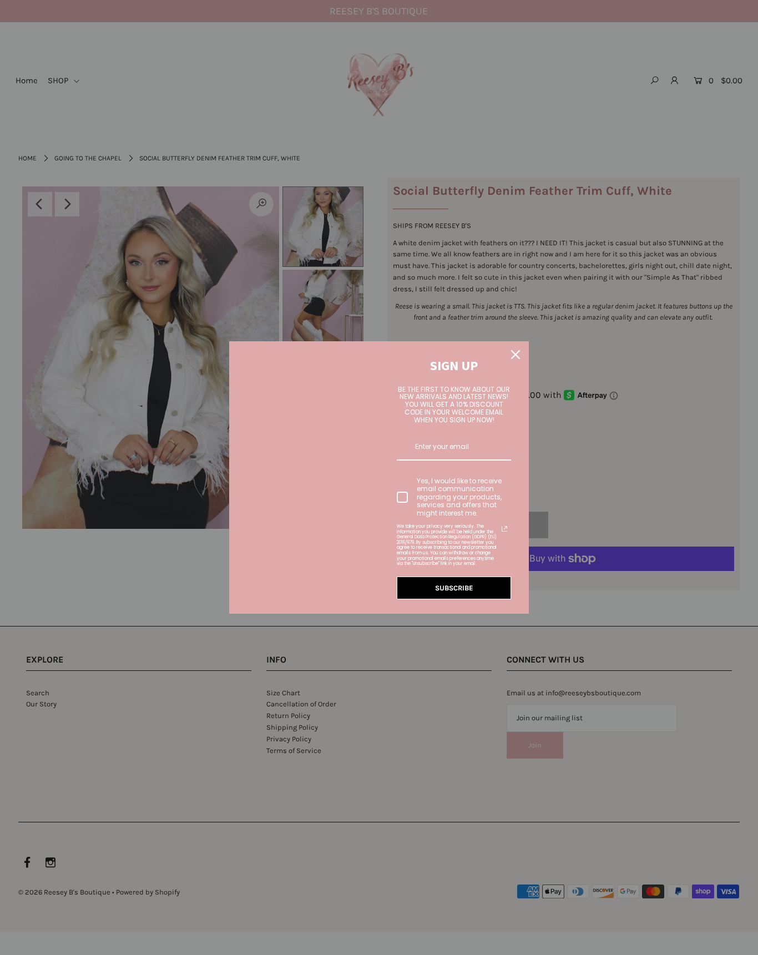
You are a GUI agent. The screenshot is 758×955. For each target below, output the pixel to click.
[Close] (515, 354)
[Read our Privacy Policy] (504, 528)
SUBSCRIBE (454, 588)
